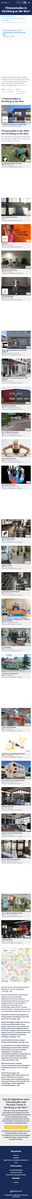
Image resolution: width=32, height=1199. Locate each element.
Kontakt (16, 1182)
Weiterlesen (22, 85)
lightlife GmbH (6, 565)
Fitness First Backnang (9, 727)
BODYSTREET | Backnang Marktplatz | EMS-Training (15, 378)
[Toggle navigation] (29, 2)
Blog (16, 1162)
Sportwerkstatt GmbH (9, 459)
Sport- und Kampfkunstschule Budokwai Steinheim (14, 350)
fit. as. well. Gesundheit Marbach (12, 913)
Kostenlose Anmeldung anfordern (16, 1127)
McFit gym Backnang (8, 539)
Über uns (16, 1155)
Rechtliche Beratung (16, 1172)
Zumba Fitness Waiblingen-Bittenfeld (13, 754)
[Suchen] (25, 2)
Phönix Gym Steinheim (9, 485)
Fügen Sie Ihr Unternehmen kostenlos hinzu (16, 1160)
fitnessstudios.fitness (8, 16)
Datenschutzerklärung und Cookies (16, 1174)
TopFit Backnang (7, 939)
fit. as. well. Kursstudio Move (11, 859)
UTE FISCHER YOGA (7, 296)
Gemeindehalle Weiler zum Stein (12, 163)
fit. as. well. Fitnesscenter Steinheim (13, 780)
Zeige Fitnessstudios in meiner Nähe (21, 92)
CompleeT (5, 243)
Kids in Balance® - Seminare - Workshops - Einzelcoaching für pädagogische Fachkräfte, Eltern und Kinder (16, 619)
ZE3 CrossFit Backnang (9, 217)
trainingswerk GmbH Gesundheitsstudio (14, 124)
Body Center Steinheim (9, 406)
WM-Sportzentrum (7, 806)
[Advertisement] (16, 59)
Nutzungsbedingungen (16, 1170)
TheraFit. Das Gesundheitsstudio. (12, 833)
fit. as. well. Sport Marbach (10, 432)
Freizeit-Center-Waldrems (10, 673)
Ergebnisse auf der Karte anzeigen (16, 965)
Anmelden (16, 1158)
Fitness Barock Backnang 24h (11, 591)
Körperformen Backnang (9, 270)
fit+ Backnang (6, 647)
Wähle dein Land (17, 1191)
